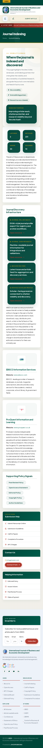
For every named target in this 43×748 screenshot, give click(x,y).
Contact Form (12, 565)
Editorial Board (9, 695)
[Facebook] (4, 671)
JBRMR (26, 717)
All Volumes (7, 709)
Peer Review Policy (16, 482)
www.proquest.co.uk (22, 427)
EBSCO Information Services (21, 369)
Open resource (16, 233)
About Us (7, 684)
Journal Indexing (29, 684)
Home (5, 38)
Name (7, 637)
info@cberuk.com (13, 560)
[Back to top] (37, 744)
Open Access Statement (18, 488)
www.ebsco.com (20, 375)
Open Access (8, 687)
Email (14, 637)
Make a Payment (13, 597)
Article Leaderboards (11, 713)
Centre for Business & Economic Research (31, 722)
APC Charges (12, 544)
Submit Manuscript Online (17, 523)
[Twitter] (9, 671)
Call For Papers (13, 534)
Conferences (8, 717)
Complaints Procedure (15, 539)
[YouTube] (14, 671)
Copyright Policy (15, 498)
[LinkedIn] (18, 671)
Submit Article (31, 18)
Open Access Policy (11, 724)
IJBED (26, 709)
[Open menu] (5, 18)
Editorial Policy (15, 493)
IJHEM (26, 713)
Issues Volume (13, 586)
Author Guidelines (16, 503)
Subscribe (32, 641)
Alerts (21, 637)
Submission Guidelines (15, 528)
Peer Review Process (15, 592)
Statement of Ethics (10, 720)
